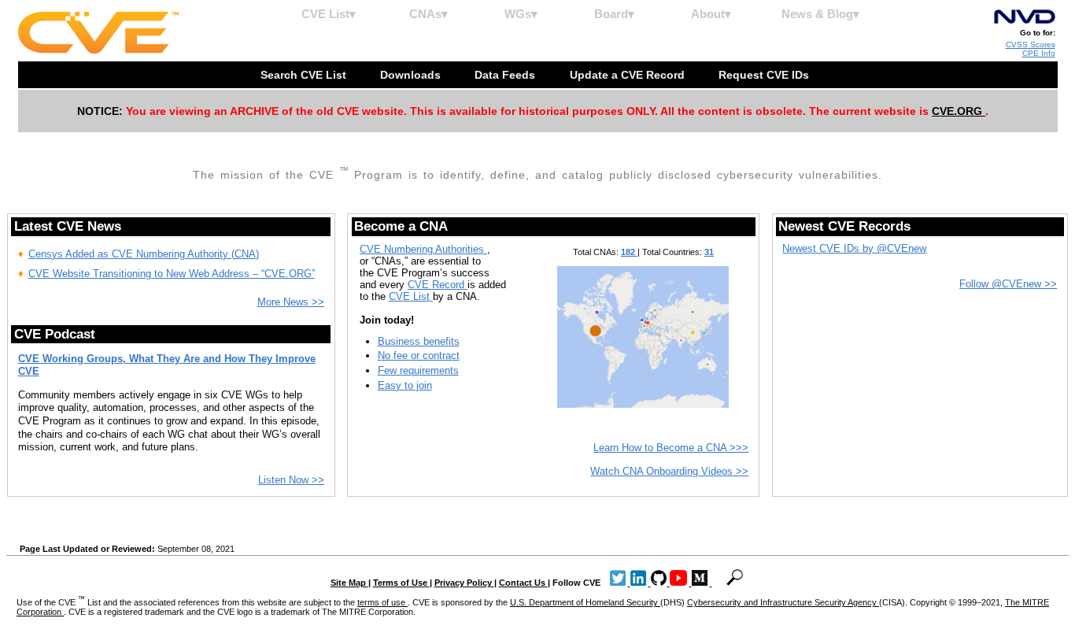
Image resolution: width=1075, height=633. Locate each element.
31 (709, 252)
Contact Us (523, 582)
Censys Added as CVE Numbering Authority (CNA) (143, 254)
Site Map (349, 582)
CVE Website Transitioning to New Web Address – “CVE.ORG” (171, 273)
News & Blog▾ (820, 13)
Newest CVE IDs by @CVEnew (854, 248)
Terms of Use (401, 582)
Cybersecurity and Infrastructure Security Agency (783, 602)
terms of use (382, 602)
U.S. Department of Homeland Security (585, 602)
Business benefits (419, 341)
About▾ (711, 13)
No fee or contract (419, 355)
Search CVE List (304, 74)
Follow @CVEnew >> (1008, 284)
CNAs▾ (428, 13)
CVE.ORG (958, 111)
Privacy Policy (464, 582)
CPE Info (1038, 53)
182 (629, 252)
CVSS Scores (1030, 44)
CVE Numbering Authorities (423, 249)
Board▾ (614, 13)
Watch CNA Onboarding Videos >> (669, 471)
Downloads (412, 74)
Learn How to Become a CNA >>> (670, 447)
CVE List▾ (328, 13)
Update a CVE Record (629, 74)
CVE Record (437, 285)
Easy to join (405, 385)
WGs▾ (521, 13)
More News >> (290, 302)
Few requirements (418, 370)
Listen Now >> (291, 480)
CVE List (411, 296)
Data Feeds (506, 74)
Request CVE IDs (765, 74)
